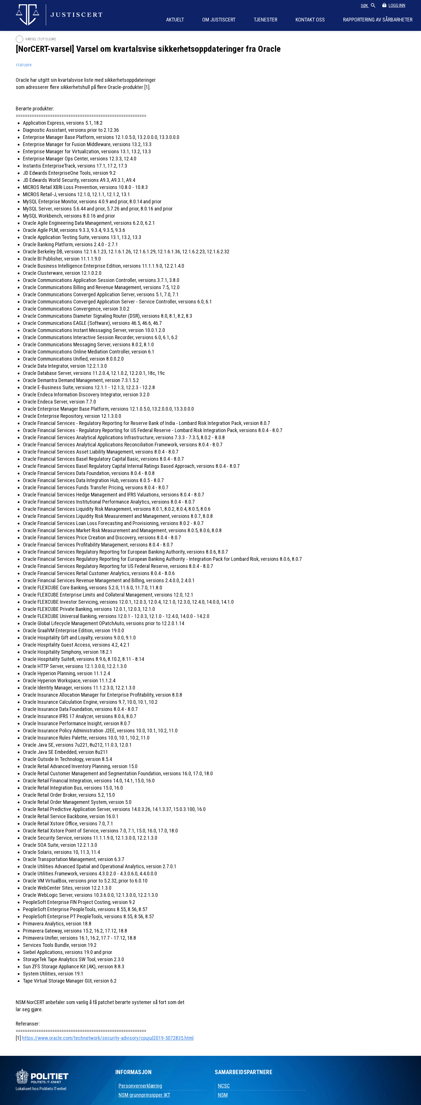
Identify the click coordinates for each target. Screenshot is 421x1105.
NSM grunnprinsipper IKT (144, 1095)
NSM (223, 1095)
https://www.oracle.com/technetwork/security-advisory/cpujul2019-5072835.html (108, 1038)
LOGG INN (397, 5)
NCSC (224, 1086)
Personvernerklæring (140, 1086)
